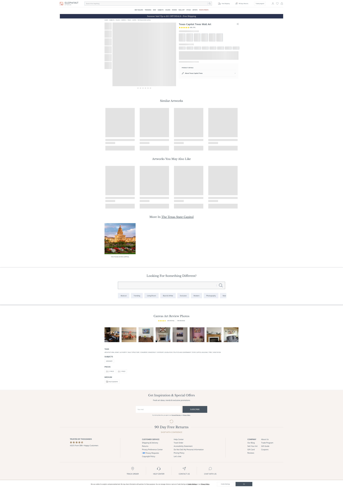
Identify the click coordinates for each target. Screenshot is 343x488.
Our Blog (251, 443)
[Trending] (137, 295)
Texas (129, 20)
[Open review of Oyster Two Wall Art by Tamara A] (146, 334)
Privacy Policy (205, 484)
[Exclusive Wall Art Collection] (183, 295)
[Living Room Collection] (151, 295)
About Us (265, 439)
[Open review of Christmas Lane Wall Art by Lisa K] (214, 334)
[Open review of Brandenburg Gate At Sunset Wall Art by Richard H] (180, 334)
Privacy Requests (152, 453)
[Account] (273, 4)
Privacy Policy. (187, 415)
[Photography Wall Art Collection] (211, 295)
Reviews (250, 453)
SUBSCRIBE (195, 409)
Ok (244, 484)
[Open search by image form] (205, 3)
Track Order (178, 443)
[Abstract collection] (123, 295)
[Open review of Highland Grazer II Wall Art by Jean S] (231, 334)
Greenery (109, 361)
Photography (113, 381)
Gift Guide (265, 446)
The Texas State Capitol (144, 20)
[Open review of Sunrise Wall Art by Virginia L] (129, 334)
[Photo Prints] (224, 295)
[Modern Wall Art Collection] (196, 295)
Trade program (260, 3)
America (123, 20)
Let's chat (177, 456)
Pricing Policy (179, 453)
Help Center (179, 439)
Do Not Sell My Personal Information (189, 449)
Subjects (111, 20)
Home (106, 20)
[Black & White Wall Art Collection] (168, 295)
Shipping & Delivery (150, 443)
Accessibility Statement (183, 446)
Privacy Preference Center (152, 449)
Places (118, 20)
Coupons (264, 449)
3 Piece (111, 371)
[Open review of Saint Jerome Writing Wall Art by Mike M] (112, 334)
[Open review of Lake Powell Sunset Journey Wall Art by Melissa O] (197, 334)
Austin (134, 20)
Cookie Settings (192, 484)
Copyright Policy (148, 456)
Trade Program (267, 443)
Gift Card (251, 449)
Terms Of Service (176, 415)
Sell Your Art (252, 446)
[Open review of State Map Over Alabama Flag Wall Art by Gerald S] (163, 334)
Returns (145, 446)
